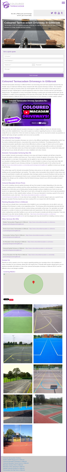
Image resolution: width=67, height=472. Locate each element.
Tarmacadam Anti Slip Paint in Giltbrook (14, 470)
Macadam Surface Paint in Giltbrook (13, 465)
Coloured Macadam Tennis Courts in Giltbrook (16, 463)
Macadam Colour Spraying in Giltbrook (14, 466)
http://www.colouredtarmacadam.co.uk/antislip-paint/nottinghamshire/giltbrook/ (25, 165)
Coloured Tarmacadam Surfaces (12, 458)
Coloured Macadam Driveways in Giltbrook (15, 461)
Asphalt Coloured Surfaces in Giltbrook (14, 468)
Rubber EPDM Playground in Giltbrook (13, 459)
